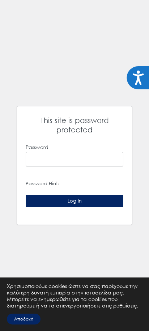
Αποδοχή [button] (23, 319)
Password (37, 147)
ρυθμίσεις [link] (125, 305)
